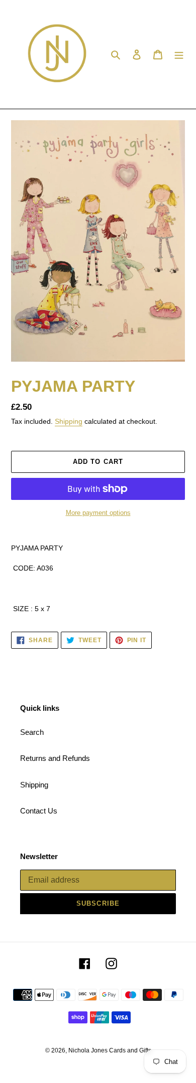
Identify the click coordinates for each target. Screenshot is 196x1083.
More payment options (98, 512)
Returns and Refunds (55, 758)
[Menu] (178, 54)
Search (32, 732)
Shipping (68, 421)
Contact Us (38, 810)
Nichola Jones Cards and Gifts (109, 1050)
